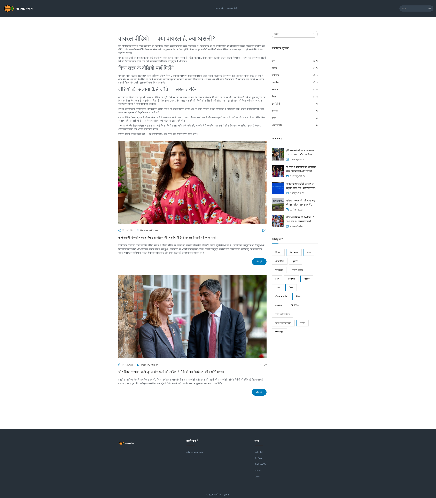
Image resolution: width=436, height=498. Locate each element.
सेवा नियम (258, 458)
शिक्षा (295, 96)
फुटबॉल (295, 261)
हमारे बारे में (258, 452)
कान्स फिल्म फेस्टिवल (283, 323)
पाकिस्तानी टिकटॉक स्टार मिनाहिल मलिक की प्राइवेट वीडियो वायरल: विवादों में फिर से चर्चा (167, 237)
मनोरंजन (295, 75)
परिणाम (302, 323)
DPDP (257, 476)
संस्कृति (295, 110)
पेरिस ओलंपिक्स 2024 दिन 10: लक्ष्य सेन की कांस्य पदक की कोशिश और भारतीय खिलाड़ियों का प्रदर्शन (301, 219)
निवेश (291, 287)
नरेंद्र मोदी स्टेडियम (282, 314)
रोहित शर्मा (291, 278)
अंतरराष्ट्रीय (295, 125)
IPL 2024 (295, 305)
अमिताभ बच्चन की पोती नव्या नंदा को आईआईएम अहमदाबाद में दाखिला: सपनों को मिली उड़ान (300, 203)
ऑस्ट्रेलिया (279, 261)
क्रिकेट (278, 252)
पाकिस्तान (279, 269)
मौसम (295, 118)
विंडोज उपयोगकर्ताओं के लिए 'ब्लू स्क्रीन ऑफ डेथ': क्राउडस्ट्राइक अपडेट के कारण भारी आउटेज (301, 186)
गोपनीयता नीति (260, 464)
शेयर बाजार (294, 252)
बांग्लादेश (278, 305)
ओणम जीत (220, 8)
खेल (295, 60)
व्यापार (295, 68)
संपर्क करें (258, 470)
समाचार (295, 89)
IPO (277, 278)
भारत (309, 252)
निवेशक (307, 278)
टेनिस (298, 296)
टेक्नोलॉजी (295, 103)
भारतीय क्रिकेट (297, 269)
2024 (277, 287)
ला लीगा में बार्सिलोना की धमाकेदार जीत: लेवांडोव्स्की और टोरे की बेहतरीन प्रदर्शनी (301, 169)
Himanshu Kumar (149, 230)
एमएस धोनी (279, 331)
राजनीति (295, 82)
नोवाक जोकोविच (281, 296)
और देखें (259, 261)
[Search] (430, 8)
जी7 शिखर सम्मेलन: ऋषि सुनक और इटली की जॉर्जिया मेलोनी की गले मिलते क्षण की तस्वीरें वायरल (171, 372)
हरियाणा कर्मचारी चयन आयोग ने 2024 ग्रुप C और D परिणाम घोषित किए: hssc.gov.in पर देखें (301, 152)
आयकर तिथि (232, 8)
